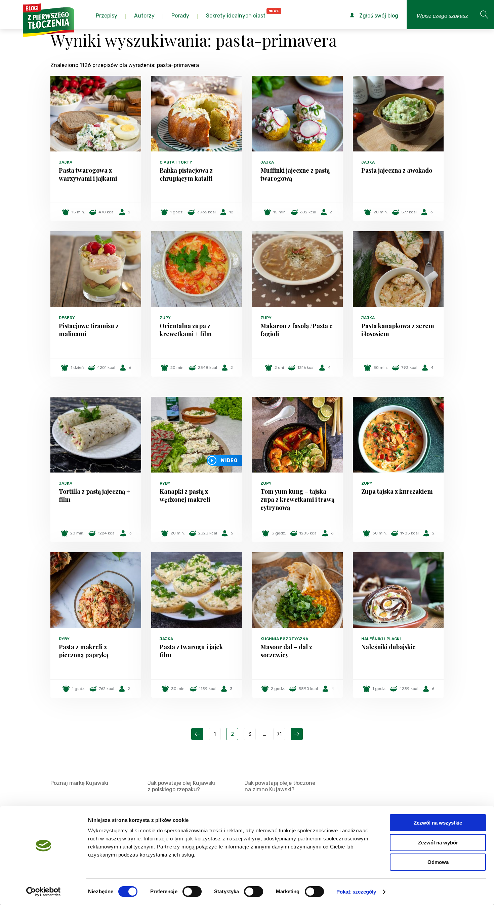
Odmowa (438, 862)
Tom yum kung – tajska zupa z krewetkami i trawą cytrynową (297, 499)
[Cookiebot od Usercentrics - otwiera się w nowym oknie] (43, 892)
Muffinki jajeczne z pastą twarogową (295, 174)
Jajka (65, 162)
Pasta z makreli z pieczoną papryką (83, 651)
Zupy (165, 317)
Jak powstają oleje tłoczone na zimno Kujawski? (280, 786)
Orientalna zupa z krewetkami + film (186, 330)
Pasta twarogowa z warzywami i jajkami (88, 174)
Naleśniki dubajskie (388, 647)
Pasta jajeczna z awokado (396, 170)
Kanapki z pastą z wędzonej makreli (185, 495)
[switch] (192, 891)
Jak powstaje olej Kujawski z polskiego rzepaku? (181, 786)
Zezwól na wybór (438, 842)
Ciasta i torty (176, 162)
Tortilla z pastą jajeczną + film (94, 495)
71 (279, 734)
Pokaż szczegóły (356, 892)
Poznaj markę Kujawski (79, 783)
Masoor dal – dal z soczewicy (286, 651)
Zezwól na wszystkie (438, 823)
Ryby (165, 483)
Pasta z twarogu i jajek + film (194, 651)
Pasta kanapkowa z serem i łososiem (397, 330)
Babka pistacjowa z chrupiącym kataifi (186, 174)
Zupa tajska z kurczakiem (397, 491)
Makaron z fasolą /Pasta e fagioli (296, 330)
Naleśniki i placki (381, 638)
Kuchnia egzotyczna (284, 638)
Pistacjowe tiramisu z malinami (89, 330)
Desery (67, 317)
